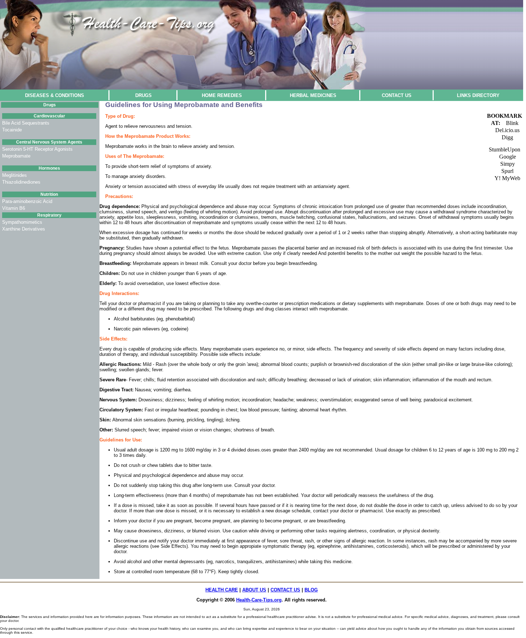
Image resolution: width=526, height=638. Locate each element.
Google (507, 157)
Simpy (507, 164)
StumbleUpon (504, 149)
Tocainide (12, 129)
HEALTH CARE (221, 590)
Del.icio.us (507, 130)
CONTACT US (396, 95)
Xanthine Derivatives (23, 229)
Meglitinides (14, 175)
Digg (507, 137)
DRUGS (143, 95)
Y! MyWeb (507, 178)
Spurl (507, 171)
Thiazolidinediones (21, 182)
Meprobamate (16, 156)
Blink (512, 123)
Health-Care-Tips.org (259, 600)
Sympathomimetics (22, 222)
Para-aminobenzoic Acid (27, 201)
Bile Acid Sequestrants (25, 123)
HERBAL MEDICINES (313, 95)
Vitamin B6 (13, 208)
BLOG (311, 590)
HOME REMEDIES (222, 95)
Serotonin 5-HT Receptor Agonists (37, 149)
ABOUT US (254, 590)
